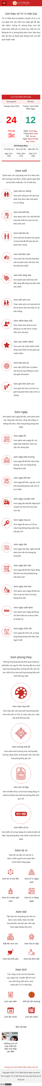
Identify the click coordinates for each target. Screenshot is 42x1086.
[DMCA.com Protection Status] (6, 1084)
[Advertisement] (21, 69)
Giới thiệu (18, 1067)
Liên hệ (35, 1067)
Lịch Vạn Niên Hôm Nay (21, 97)
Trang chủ (8, 1067)
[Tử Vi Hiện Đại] (21, 3)
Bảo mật (26, 1067)
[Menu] (4, 3)
